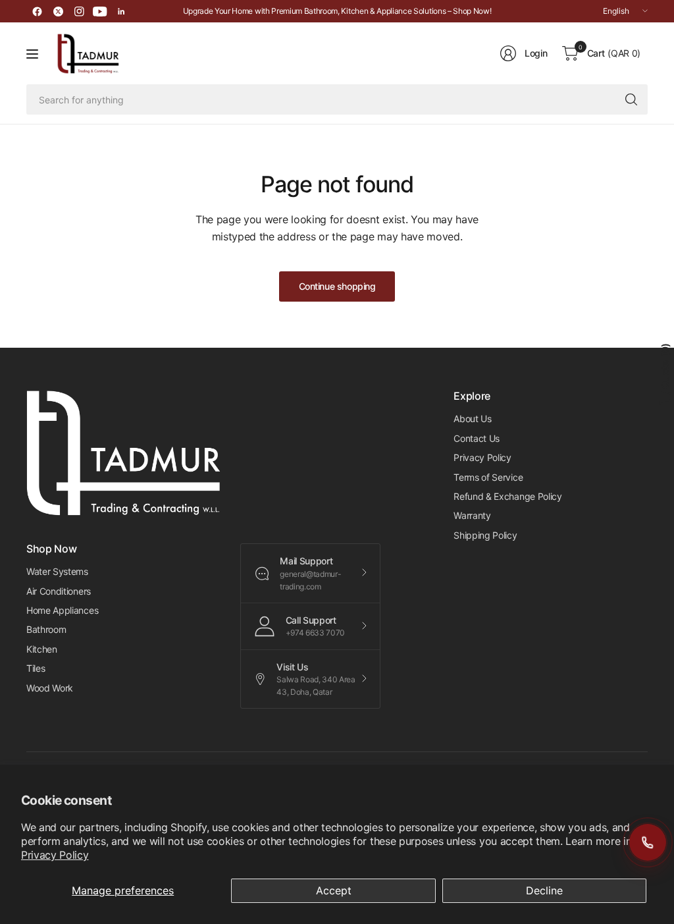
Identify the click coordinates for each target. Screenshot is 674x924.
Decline (544, 890)
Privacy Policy (55, 854)
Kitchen (41, 649)
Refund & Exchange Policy (507, 496)
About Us (472, 418)
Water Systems (57, 571)
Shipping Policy (485, 535)
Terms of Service (488, 477)
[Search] (631, 99)
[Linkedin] (121, 11)
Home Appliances (62, 610)
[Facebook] (36, 11)
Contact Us (477, 438)
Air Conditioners (58, 591)
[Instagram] (79, 11)
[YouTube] (100, 11)
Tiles (35, 668)
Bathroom (46, 629)
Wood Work (49, 687)
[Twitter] (57, 11)
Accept (333, 890)
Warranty (472, 515)
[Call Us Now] (647, 842)
